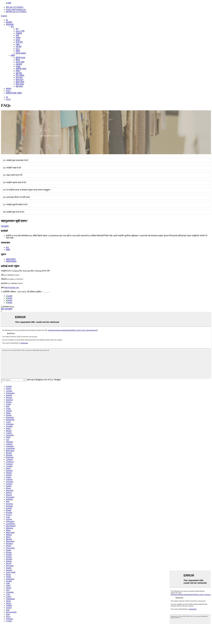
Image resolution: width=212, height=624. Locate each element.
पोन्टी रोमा (19, 42)
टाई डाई (18, 46)
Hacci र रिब (20, 31)
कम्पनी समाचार (11, 261)
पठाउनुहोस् (5, 226)
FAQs (8, 91)
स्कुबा (18, 44)
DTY (18, 49)
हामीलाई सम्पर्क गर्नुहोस (14, 93)
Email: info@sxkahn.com (16, 9)
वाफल (18, 40)
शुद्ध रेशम (19, 73)
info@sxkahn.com (12, 287)
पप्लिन (18, 71)
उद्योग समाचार (11, 259)
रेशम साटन (19, 80)
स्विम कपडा (20, 84)
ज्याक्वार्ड (19, 33)
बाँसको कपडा (20, 58)
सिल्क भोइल (20, 82)
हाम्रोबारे (9, 22)
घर (7, 20)
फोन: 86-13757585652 (14, 7)
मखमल (18, 38)
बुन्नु (12, 27)
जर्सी (17, 35)
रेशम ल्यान (19, 86)
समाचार (8, 88)
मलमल (18, 66)
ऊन (17, 29)
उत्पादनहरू (10, 24)
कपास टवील (20, 62)
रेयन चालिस (20, 75)
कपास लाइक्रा (21, 53)
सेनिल (18, 51)
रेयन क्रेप (19, 77)
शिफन (18, 60)
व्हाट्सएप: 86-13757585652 (16, 12)
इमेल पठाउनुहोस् (6, 309)
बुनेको (13, 55)
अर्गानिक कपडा (21, 69)
